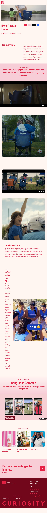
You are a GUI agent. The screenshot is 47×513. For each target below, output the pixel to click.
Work (31, 483)
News (31, 486)
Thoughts (32, 484)
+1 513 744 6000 (16, 498)
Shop (36, 483)
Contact (37, 484)
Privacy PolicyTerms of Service (5, 498)
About (31, 481)
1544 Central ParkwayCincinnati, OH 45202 (17, 496)
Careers (37, 481)
